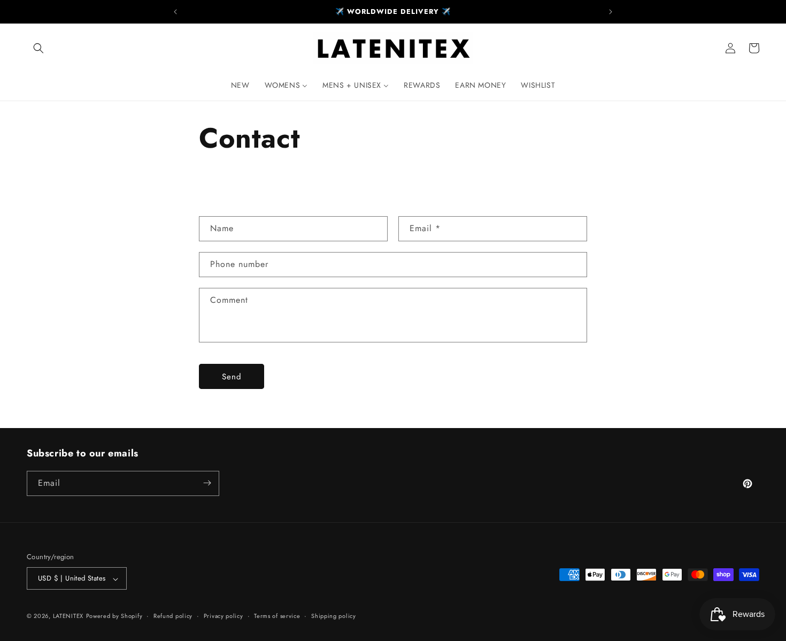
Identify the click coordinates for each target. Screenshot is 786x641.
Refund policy (172, 616)
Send (232, 377)
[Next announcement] (610, 12)
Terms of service (277, 616)
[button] (38, 48)
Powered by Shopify (114, 616)
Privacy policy (223, 616)
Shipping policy (333, 616)
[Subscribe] (207, 482)
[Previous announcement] (175, 12)
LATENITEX (68, 616)
